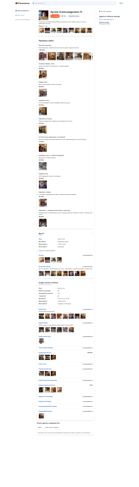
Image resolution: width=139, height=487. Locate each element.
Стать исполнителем (23, 19)
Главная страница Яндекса (16, 3)
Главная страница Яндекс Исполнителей (22, 3)
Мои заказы (20, 15)
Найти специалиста (23, 10)
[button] (55, 16)
